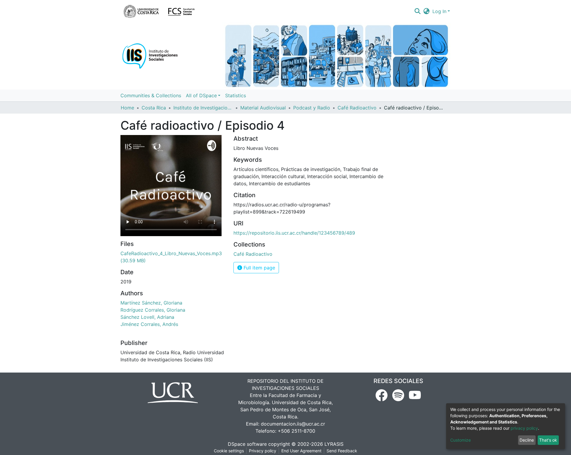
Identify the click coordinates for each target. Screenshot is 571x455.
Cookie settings (229, 450)
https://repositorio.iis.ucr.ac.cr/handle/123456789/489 (294, 233)
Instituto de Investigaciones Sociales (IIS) (203, 108)
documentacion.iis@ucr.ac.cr (293, 424)
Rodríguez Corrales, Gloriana (152, 310)
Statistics (235, 95)
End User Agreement (301, 450)
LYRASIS (333, 444)
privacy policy (524, 428)
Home (127, 108)
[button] (426, 11)
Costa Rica (154, 108)
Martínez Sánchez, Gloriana (151, 303)
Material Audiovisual (263, 108)
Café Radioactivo (357, 108)
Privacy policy (262, 450)
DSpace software (247, 444)
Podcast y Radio (311, 108)
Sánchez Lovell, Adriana (147, 317)
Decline (527, 440)
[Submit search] (417, 11)
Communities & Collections (150, 95)
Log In (439, 11)
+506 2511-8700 (296, 431)
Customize (460, 440)
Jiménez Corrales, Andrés (149, 324)
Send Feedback (342, 450)
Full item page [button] (258, 268)
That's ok (548, 440)
